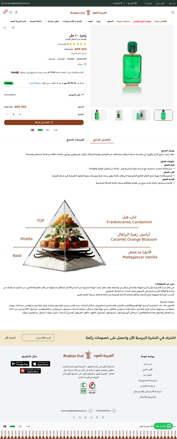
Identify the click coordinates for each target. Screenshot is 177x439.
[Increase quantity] (20, 114)
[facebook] (74, 417)
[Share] (13, 27)
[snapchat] (91, 417)
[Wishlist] (10, 12)
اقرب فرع (160, 3)
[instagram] (103, 417)
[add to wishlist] (4, 27)
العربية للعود (144, 426)
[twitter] (97, 417)
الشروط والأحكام (148, 396)
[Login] (16, 12)
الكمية (81, 114)
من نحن (172, 3)
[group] (132, 66)
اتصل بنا (148, 3)
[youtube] (80, 417)
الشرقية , (61, 58)
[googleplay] (20, 364)
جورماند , (51, 58)
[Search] (172, 12)
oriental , (70, 58)
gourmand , (81, 58)
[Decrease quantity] (7, 114)
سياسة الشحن (147, 385)
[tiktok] (85, 417)
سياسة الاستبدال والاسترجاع (148, 391)
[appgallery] (30, 370)
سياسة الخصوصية (147, 380)
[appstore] (41, 364)
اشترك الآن (10, 337)
